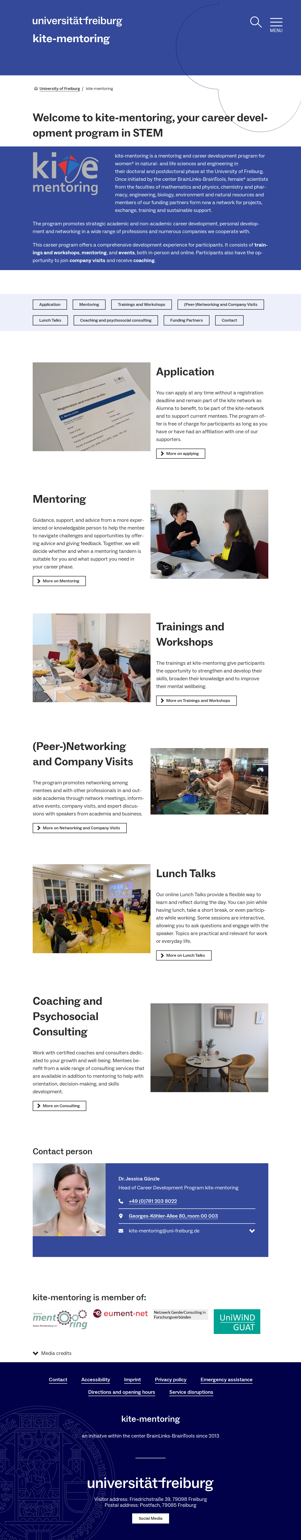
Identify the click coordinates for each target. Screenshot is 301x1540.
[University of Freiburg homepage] (77, 22)
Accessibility (95, 1379)
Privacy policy (170, 1379)
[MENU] (276, 22)
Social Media (150, 1518)
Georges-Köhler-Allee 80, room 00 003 (173, 1216)
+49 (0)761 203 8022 (153, 1201)
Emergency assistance (227, 1379)
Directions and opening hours (121, 1392)
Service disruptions (191, 1392)
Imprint (132, 1379)
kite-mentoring (71, 38)
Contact (58, 1379)
